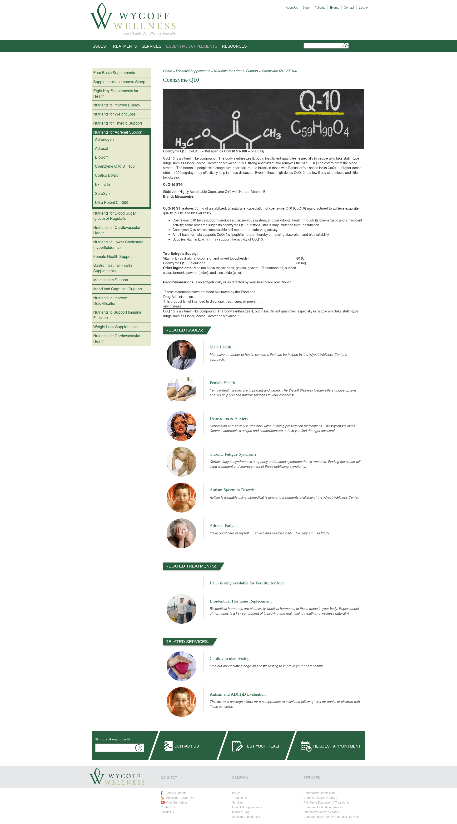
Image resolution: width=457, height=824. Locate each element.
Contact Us (186, 746)
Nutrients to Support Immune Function (117, 314)
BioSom (102, 157)
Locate (363, 7)
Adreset (101, 148)
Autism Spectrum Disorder (233, 489)
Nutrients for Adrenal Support (117, 132)
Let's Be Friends (176, 793)
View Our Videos (177, 802)
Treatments (124, 46)
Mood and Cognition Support (117, 288)
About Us (292, 7)
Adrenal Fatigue (224, 525)
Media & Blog (240, 812)
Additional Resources (246, 817)
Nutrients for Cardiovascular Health (116, 230)
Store (306, 7)
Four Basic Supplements (114, 72)
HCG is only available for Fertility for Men (247, 583)
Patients (320, 7)
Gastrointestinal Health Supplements (112, 267)
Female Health (222, 382)
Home (167, 70)
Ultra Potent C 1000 (111, 202)
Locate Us (167, 812)
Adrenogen (104, 139)
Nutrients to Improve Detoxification (110, 300)
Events (334, 7)
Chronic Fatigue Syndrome (233, 454)
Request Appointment (337, 746)
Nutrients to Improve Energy (116, 105)
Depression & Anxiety (229, 418)
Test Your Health (264, 746)
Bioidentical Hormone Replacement (241, 601)
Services (151, 46)
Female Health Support (113, 256)
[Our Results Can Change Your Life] (132, 16)
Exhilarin (102, 184)
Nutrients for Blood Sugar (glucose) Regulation (114, 215)
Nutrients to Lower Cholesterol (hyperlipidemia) (118, 244)
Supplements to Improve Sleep (119, 81)
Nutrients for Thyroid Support (117, 123)
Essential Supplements (191, 46)
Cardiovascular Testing (229, 658)
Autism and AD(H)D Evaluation (238, 694)
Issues (99, 46)
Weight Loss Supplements (115, 326)
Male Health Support (110, 279)
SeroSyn (102, 193)
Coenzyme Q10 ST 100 (115, 166)
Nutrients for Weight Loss (114, 114)
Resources (234, 46)
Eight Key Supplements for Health (115, 93)
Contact (349, 7)
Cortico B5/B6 (107, 175)
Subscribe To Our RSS (179, 797)
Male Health (220, 347)
